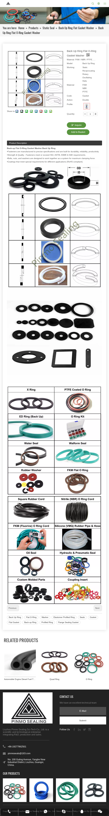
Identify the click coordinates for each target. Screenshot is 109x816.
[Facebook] (74, 729)
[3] (87, 106)
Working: (71, 67)
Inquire (78, 125)
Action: (70, 100)
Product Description (18, 143)
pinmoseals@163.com (19, 753)
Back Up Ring (15, 617)
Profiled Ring (47, 622)
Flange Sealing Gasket (68, 622)
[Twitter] (84, 729)
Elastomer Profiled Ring (64, 617)
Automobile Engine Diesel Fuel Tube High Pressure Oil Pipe (20, 679)
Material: (71, 85)
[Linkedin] (79, 729)
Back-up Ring (30, 622)
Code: (69, 96)
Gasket (93, 617)
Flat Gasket (14, 622)
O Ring (89, 679)
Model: (70, 63)
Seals (82, 617)
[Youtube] (89, 729)
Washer (45, 617)
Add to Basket (78, 132)
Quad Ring (54, 679)
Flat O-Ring (31, 617)
